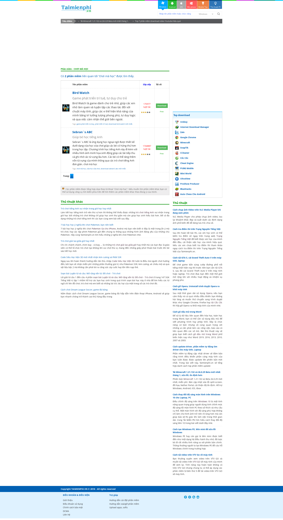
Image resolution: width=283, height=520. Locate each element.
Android (172, 7)
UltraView (185, 178)
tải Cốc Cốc (216, 302)
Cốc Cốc (184, 158)
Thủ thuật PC (215, 7)
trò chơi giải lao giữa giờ (124, 244)
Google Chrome (188, 137)
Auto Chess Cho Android (192, 194)
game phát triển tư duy (85, 124)
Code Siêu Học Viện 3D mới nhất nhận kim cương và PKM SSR (91, 257)
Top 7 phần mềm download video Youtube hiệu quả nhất (157, 21)
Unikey (183, 121)
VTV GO (196, 461)
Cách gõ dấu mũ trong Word (187, 311)
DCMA (66, 511)
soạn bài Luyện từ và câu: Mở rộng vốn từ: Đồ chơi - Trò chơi (123, 277)
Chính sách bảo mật (73, 507)
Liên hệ (66, 514)
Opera (209, 293)
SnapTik (184, 147)
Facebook (185, 497)
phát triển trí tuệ (101, 124)
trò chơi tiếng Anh (145, 212)
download (76, 8)
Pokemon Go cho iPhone (104, 228)
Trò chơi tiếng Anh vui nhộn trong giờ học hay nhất (86, 208)
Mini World (185, 173)
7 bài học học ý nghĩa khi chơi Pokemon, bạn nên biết (87, 224)
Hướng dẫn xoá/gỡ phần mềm (124, 503)
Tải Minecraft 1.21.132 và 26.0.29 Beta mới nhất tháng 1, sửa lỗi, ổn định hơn (103, 21)
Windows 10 (204, 401)
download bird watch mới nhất (120, 124)
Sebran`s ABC (82, 132)
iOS (181, 7)
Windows (163, 7)
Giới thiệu (68, 500)
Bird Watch (80, 93)
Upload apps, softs (118, 507)
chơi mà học (81, 168)
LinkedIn (197, 497)
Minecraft (185, 142)
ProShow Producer (189, 183)
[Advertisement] (141, 45)
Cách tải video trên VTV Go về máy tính (192, 454)
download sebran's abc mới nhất (113, 168)
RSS (193, 497)
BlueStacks (185, 189)
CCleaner (184, 152)
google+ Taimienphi (189, 497)
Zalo (182, 132)
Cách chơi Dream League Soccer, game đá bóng (84, 289)
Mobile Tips (203, 7)
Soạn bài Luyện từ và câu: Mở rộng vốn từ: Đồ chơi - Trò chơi (90, 273)
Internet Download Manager (194, 127)
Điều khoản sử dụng (73, 503)
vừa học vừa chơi (93, 168)
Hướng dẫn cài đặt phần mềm (124, 500)
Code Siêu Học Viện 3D (123, 261)
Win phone (191, 7)
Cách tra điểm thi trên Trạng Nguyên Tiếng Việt (197, 229)
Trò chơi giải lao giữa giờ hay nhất (77, 241)
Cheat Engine (187, 163)
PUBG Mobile (187, 168)
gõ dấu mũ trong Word (205, 334)
